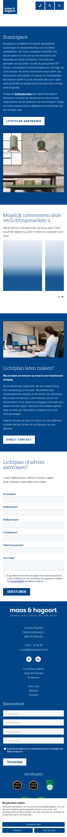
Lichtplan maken (33, 668)
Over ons (33, 686)
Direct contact (19, 439)
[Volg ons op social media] (29, 659)
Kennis (33, 690)
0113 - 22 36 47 (33, 645)
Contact (33, 694)
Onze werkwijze (33, 673)
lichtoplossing (23, 93)
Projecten (33, 677)
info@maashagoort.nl (33, 649)
